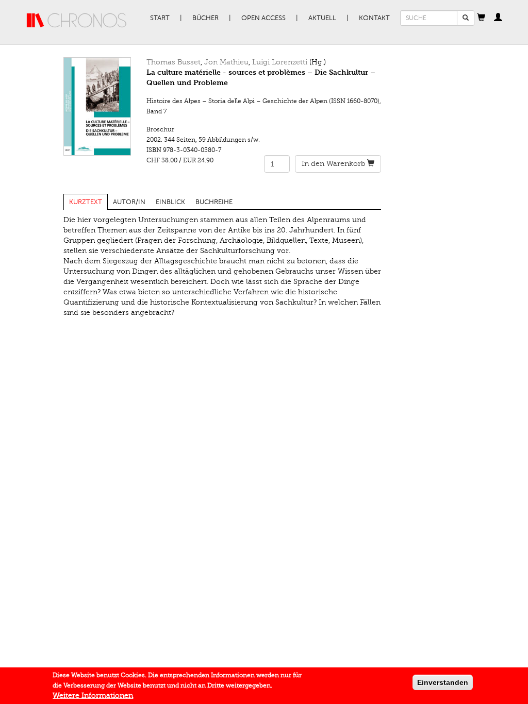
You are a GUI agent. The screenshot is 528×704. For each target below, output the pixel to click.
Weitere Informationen (93, 695)
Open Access (263, 18)
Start (160, 18)
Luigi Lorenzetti (279, 62)
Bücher (205, 18)
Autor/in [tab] (129, 202)
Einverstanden (442, 682)
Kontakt (374, 18)
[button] (481, 18)
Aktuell (322, 18)
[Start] (77, 20)
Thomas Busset (173, 62)
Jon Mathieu (226, 62)
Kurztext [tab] (85, 202)
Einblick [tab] (170, 202)
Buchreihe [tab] (214, 202)
